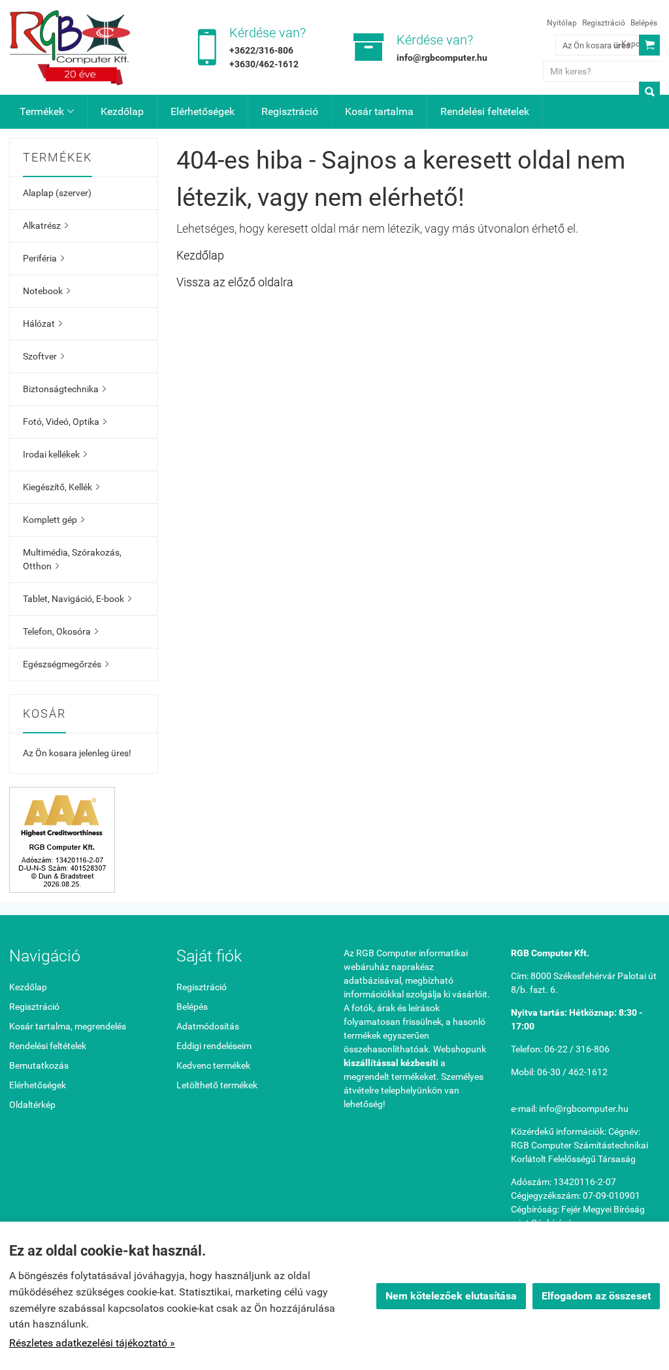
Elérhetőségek (203, 111)
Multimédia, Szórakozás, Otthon (72, 559)
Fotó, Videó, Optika (64, 421)
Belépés (643, 22)
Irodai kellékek (55, 454)
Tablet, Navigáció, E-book (77, 598)
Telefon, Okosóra (60, 631)
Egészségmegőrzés (65, 664)
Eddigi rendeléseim (214, 1046)
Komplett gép (53, 519)
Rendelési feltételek (484, 111)
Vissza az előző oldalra (234, 282)
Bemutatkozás (39, 1065)
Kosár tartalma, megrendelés (67, 1026)
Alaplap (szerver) (57, 193)
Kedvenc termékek (213, 1065)
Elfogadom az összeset (596, 1296)
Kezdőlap (122, 111)
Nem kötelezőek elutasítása (451, 1296)
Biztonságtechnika (64, 389)
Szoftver (43, 356)
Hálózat (42, 323)
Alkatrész (45, 225)
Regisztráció (603, 22)
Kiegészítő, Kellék (61, 487)
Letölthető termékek (216, 1085)
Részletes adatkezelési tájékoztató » (92, 1343)
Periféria (43, 258)
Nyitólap (562, 22)
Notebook (46, 291)
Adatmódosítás (207, 1026)
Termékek (47, 111)
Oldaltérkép (32, 1104)
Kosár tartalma (379, 111)
